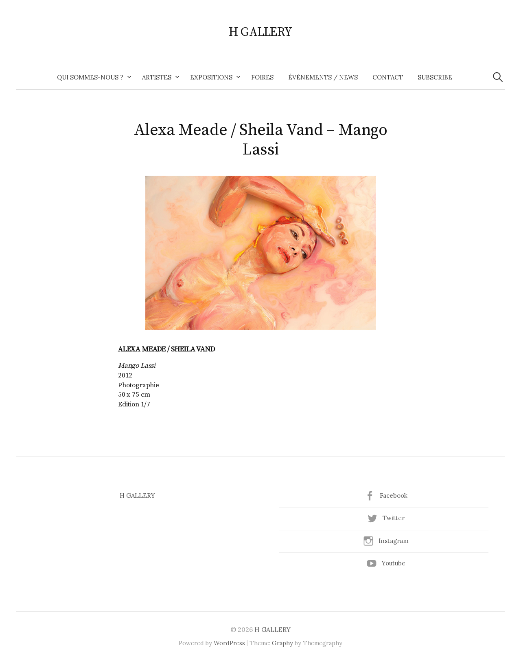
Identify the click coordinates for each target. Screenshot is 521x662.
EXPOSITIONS (211, 77)
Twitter (394, 518)
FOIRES (262, 77)
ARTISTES (156, 77)
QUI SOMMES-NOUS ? (90, 77)
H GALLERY (260, 32)
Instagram (394, 541)
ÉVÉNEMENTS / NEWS (323, 77)
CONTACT (387, 77)
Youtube (393, 563)
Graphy (282, 643)
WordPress (229, 643)
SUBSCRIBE (435, 77)
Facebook (393, 495)
